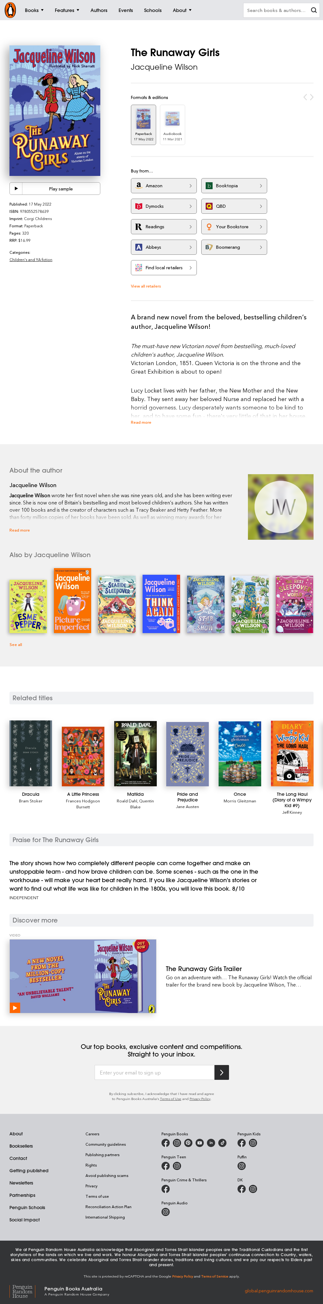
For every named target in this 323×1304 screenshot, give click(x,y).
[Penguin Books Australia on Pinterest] (188, 1143)
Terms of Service (214, 1276)
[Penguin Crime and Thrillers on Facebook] (166, 1189)
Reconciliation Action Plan (108, 1206)
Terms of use (97, 1196)
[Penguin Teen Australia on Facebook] (166, 1166)
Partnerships (22, 1195)
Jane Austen (187, 806)
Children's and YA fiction (30, 259)
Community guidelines (105, 1144)
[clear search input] (314, 11)
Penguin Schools (27, 1207)
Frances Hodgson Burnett (83, 804)
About (16, 1134)
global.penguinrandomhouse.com (279, 1290)
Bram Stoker (31, 801)
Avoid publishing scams (106, 1175)
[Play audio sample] (16, 189)
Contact (18, 1158)
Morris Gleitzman (240, 801)
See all (15, 644)
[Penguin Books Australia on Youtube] (200, 1143)
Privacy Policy (200, 1098)
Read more (141, 422)
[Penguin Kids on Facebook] (242, 1143)
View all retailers (146, 286)
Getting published (29, 1170)
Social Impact (24, 1220)
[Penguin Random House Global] (26, 1290)
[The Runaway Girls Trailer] (83, 976)
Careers (92, 1134)
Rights (91, 1165)
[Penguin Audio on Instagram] (166, 1212)
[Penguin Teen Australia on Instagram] (177, 1166)
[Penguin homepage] (10, 10)
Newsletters (21, 1183)
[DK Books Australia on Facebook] (242, 1189)
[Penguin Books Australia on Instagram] (177, 1143)
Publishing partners (102, 1154)
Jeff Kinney (292, 812)
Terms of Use (170, 1098)
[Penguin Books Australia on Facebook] (166, 1143)
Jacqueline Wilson (164, 67)
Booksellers (21, 1146)
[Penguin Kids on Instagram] (253, 1143)
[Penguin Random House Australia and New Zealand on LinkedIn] (211, 1143)
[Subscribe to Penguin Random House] (221, 1072)
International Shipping (105, 1217)
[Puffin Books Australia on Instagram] (242, 1166)
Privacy (91, 1186)
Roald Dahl (127, 801)
